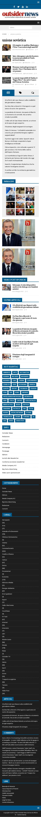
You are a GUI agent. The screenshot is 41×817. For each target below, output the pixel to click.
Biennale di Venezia (8, 786)
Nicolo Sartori (29, 73)
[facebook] (14, 7)
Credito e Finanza (8, 554)
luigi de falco (30, 401)
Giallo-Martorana (8, 605)
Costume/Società (7, 548)
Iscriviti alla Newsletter (10, 458)
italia (12, 401)
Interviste (5, 628)
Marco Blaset (30, 84)
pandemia (6, 409)
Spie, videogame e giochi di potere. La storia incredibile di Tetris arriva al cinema (26, 58)
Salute (4, 662)
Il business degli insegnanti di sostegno (19, 126)
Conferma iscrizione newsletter (13, 462)
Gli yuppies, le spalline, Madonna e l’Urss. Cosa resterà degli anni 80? (26, 46)
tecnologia (7, 417)
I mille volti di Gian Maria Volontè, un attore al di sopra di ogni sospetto (20, 121)
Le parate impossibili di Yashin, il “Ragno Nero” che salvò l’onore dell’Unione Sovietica (25, 80)
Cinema (4, 543)
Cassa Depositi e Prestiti (10, 789)
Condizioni (5, 444)
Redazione (31, 50)
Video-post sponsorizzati (11, 472)
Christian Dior (6, 791)
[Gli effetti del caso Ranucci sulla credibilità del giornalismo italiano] (10, 190)
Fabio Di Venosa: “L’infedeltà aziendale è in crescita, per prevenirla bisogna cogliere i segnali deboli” (20, 132)
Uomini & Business (8, 802)
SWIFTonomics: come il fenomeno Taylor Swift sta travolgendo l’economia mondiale (19, 755)
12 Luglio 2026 (18, 335)
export (14, 388)
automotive (24, 372)
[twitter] (18, 7)
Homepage (6, 447)
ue (33, 417)
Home (4, 488)
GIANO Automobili (8, 793)
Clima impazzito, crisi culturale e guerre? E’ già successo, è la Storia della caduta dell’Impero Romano (20, 149)
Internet (5, 622)
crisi (14, 384)
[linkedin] (27, 7)
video (11, 421)
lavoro (19, 401)
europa (6, 388)
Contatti (5, 440)
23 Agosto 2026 (18, 310)
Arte (3, 526)
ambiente (6, 372)
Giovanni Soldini (7, 795)
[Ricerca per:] (20, 27)
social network (17, 413)
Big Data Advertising (9, 469)
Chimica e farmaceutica (9, 537)
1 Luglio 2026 (18, 359)
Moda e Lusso (6, 639)
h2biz (17, 392)
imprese (25, 392)
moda (18, 405)
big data (15, 376)
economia (22, 384)
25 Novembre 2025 (19, 50)
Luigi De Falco (6, 800)
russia (5, 413)
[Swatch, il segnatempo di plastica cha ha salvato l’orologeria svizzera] (10, 212)
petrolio (16, 409)
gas (11, 392)
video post (20, 421)
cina (14, 380)
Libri (3, 634)
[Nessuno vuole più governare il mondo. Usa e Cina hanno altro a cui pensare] (6, 69)
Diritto (4, 565)
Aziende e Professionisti (10, 531)
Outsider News (7, 433)
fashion (33, 388)
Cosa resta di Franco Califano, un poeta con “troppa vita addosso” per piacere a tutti (20, 773)
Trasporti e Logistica (9, 679)
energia (32, 384)
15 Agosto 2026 (18, 323)
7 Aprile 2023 (17, 63)
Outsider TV (6, 656)
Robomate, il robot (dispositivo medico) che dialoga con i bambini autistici (25, 287)
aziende (6, 376)
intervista (28, 397)
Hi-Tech (4, 617)
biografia (24, 376)
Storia (4, 673)
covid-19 (6, 384)
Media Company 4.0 (9, 465)
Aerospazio (6, 520)
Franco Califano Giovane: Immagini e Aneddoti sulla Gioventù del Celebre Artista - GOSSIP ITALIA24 (18, 769)
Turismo (4, 685)
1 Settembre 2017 (19, 84)
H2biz (4, 798)
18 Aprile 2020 (18, 73)
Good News (6, 611)
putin (31, 409)
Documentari (6, 571)
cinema (21, 380)
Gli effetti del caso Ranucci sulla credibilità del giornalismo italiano (20, 101)
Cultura (4, 560)
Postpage (5, 451)
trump (17, 417)
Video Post (5, 691)
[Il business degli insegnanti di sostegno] (20, 197)
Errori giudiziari (7, 594)
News (4, 651)
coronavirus (32, 380)
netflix (26, 405)
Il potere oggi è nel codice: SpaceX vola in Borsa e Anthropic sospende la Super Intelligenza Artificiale (19, 141)
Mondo (4, 645)
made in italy (8, 405)
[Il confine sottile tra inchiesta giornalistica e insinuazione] (20, 212)
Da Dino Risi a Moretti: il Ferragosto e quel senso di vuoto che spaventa (20, 107)
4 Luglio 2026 (18, 348)
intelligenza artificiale (12, 397)
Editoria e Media (7, 582)
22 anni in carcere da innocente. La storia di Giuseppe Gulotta (19, 764)
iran (4, 401)
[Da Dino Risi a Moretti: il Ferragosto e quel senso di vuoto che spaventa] (20, 190)
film (4, 392)
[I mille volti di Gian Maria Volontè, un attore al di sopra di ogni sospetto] (10, 197)
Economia (5, 577)
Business (6, 380)
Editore (4, 454)
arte (15, 372)
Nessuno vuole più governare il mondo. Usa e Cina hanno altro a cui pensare (25, 69)
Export (4, 600)
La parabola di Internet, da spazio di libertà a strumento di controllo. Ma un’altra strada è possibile (20, 114)
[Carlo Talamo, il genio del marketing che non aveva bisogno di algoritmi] (30, 212)
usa (4, 421)
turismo (26, 417)
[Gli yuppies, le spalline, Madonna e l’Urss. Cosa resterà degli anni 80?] (6, 47)
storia (28, 413)
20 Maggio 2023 (19, 291)
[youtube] (23, 7)
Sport (4, 668)
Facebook (23, 388)
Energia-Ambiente (8, 588)
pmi (24, 409)
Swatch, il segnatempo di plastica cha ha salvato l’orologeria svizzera (19, 165)
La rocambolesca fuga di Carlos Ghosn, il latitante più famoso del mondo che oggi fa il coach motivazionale (19, 158)
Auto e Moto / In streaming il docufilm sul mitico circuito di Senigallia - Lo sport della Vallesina (20, 739)
